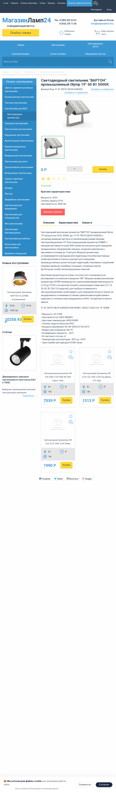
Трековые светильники (16, 123)
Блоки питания (58, 54)
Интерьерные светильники (18, 173)
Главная (5, 72)
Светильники (58, 45)
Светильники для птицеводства (13, 216)
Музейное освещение (15, 253)
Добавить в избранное (102, 89)
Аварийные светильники (17, 199)
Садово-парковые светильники (14, 180)
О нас (5, 3)
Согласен (104, 784)
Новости (14, 3)
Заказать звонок (53, 211)
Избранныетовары (69, 32)
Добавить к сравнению (76, 92)
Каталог (16, 72)
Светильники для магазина (18, 129)
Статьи (42, 3)
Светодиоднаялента (95, 45)
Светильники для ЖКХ (16, 108)
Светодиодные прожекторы (52, 72)
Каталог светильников (19, 81)
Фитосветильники (14, 223)
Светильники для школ (16, 161)
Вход (109, 10)
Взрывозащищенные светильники (15, 148)
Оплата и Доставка (29, 3)
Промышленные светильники (19, 97)
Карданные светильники (17, 135)
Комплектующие (20, 54)
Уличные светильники (16, 103)
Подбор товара (20, 33)
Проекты (51, 3)
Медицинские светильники (18, 155)
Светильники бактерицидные (13, 231)
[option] (77, 114)
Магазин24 (20, 22)
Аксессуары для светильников (13, 246)
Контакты (61, 3)
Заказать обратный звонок (79, 3)
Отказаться (85, 784)
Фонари (8, 188)
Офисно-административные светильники (19, 89)
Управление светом (95, 54)
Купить (28, 319)
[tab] (49, 223)
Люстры (9, 193)
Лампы (20, 45)
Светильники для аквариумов (13, 207)
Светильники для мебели (17, 238)
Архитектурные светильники (19, 141)
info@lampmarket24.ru (102, 23)
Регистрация (96, 10)
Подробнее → (29, 396)
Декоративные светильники (19, 167)
